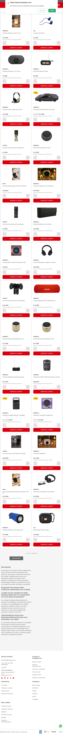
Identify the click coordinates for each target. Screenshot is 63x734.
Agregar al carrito (16, 47)
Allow (52, 10)
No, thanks (42, 10)
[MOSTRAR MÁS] (16, 558)
